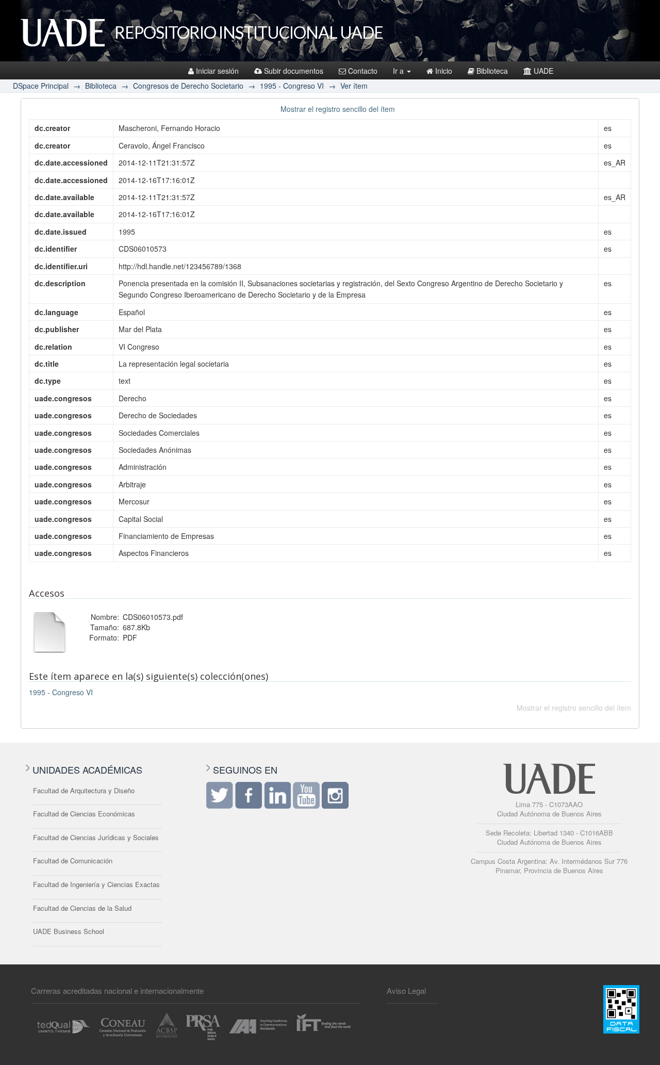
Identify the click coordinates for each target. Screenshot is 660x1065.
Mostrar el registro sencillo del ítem (337, 109)
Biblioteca (492, 70)
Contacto (362, 70)
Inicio (443, 70)
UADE (543, 70)
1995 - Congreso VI (292, 85)
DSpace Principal (41, 85)
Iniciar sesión (217, 70)
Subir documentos (293, 70)
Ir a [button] (399, 70)
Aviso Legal (406, 990)
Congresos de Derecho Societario (188, 85)
